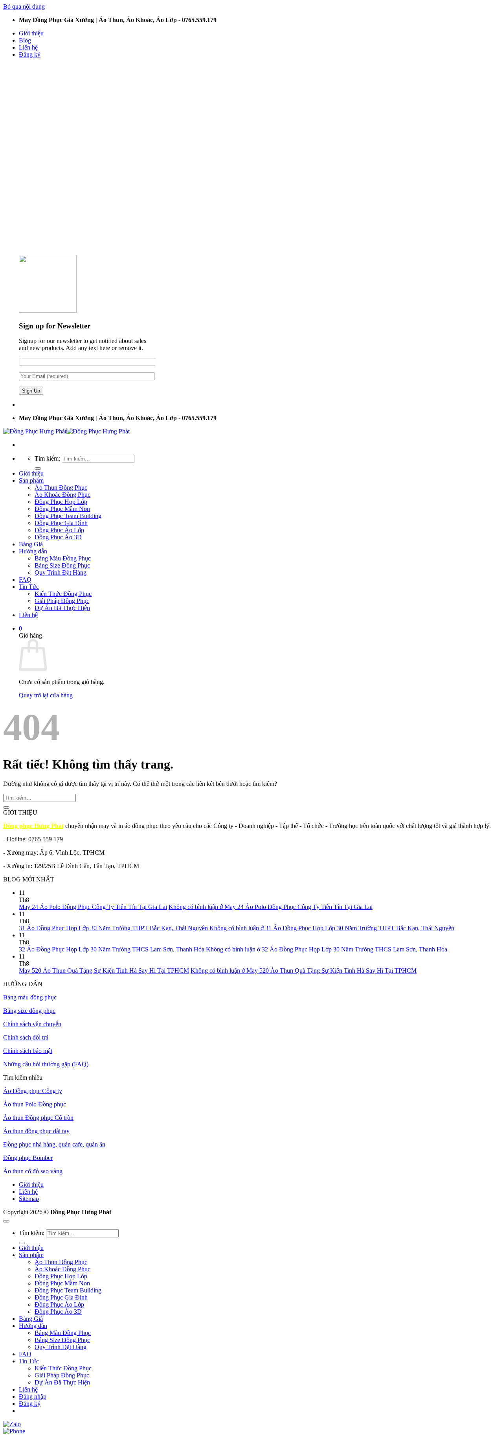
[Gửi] (38, 468)
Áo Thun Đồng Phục (61, 487)
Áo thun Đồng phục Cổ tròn (38, 1117)
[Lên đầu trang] (6, 1221)
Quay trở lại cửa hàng (46, 695)
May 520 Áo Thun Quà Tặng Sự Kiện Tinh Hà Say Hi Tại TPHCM (104, 970)
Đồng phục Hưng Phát (33, 825)
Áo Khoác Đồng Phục (62, 494)
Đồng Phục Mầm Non (62, 508)
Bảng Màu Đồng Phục (63, 558)
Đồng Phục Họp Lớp (61, 501)
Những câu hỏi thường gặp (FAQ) (45, 1064)
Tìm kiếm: (47, 458)
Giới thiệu (31, 33)
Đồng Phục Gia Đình (61, 523)
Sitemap (29, 1198)
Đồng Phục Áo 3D (58, 537)
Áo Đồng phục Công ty (32, 1091)
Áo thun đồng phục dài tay (36, 1131)
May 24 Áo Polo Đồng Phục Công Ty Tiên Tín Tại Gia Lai (93, 906)
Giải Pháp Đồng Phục (62, 600)
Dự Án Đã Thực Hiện (62, 608)
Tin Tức (29, 586)
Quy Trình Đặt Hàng (60, 572)
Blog (25, 40)
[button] (29, 54)
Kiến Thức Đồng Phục (63, 593)
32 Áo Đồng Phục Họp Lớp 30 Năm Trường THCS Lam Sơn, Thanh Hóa (111, 949)
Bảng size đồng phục (29, 1010)
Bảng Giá (31, 544)
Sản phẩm (31, 480)
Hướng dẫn (33, 551)
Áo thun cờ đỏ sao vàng (32, 1171)
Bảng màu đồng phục (30, 997)
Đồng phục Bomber (28, 1157)
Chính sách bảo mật (27, 1050)
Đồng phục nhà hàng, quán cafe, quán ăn (54, 1144)
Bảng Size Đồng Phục (62, 565)
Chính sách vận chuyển (32, 1024)
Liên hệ (28, 47)
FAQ (25, 579)
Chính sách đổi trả (25, 1037)
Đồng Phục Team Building (68, 516)
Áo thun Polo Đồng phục (34, 1104)
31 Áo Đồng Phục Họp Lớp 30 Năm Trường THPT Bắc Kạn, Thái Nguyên (113, 928)
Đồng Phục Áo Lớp (59, 530)
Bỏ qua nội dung (24, 6)
